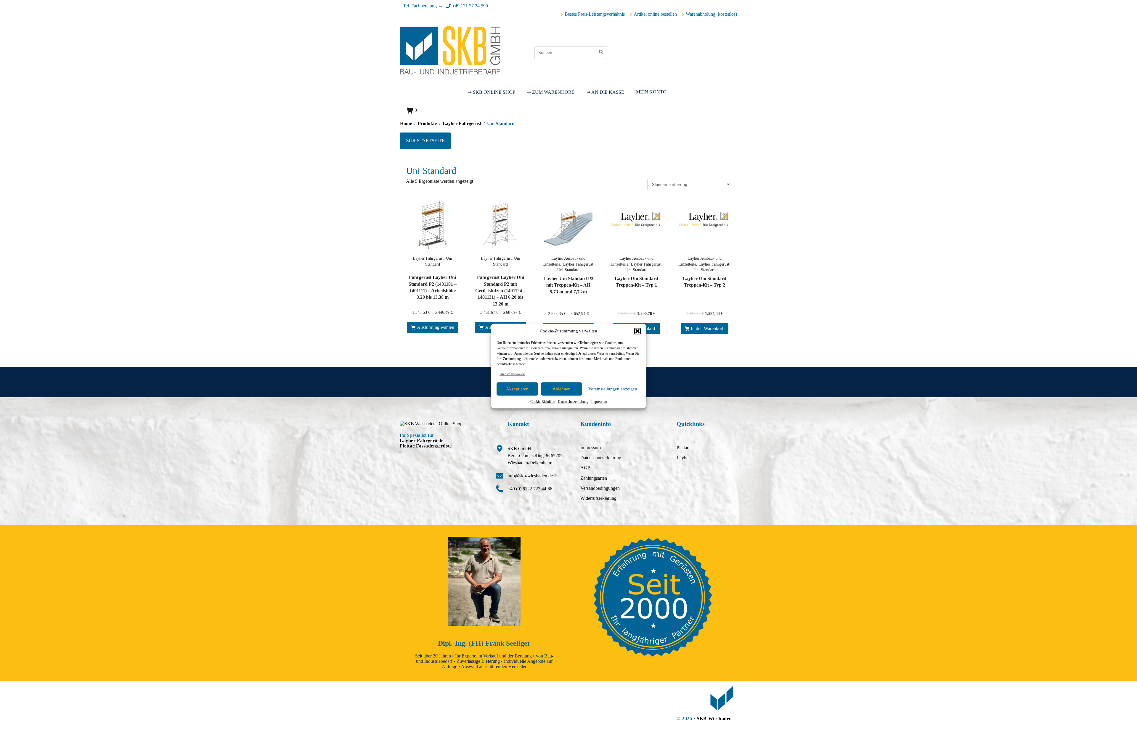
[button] (637, 331)
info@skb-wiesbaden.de (530, 475)
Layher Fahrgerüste (422, 440)
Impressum (599, 402)
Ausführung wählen (435, 327)
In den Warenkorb (708, 328)
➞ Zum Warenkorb (551, 92)
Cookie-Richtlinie (542, 402)
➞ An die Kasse (605, 92)
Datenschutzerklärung (573, 402)
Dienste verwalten (512, 374)
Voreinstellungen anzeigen (612, 389)
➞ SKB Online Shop (491, 92)
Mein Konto (651, 91)
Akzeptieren (517, 389)
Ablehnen (562, 389)
